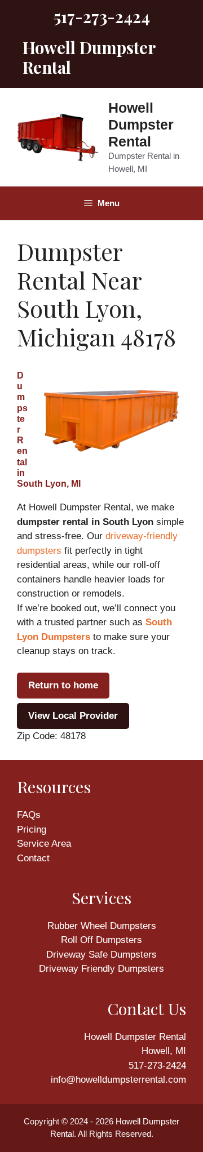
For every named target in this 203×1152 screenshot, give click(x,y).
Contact (33, 858)
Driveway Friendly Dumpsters (101, 968)
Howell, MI (164, 1051)
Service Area (44, 843)
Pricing (31, 829)
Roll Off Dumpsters (101, 940)
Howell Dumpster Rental (141, 124)
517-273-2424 (102, 16)
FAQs (29, 814)
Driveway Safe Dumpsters (101, 954)
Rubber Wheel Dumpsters (101, 925)
